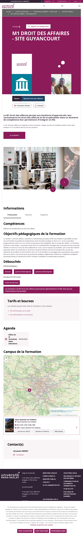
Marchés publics (49, 479)
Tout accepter (25, 531)
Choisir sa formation (22, 12)
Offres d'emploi (49, 476)
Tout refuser (41, 531)
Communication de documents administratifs (71, 483)
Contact (46, 482)
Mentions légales (50, 473)
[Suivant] (64, 182)
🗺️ (50, 411)
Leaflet (52, 407)
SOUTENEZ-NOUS (62, 1)
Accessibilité (48, 1)
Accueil (8, 12)
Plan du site (68, 489)
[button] (29, 390)
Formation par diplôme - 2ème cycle (45, 12)
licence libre (70, 411)
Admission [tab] (28, 215)
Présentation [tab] (12, 215)
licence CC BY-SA (53, 415)
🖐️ (78, 410)
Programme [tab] (44, 215)
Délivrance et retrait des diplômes (72, 477)
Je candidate (14, 135)
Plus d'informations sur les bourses (21, 315)
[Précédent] (53, 189)
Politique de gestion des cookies (41, 525)
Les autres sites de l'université (20, 1)
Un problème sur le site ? (50, 500)
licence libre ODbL (67, 410)
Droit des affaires (67, 12)
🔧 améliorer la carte (74, 410)
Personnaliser (58, 531)
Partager (15, 26)
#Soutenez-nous (70, 473)
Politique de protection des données (70, 494)
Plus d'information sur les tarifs (20, 311)
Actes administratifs (51, 485)
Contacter (20, 455)
